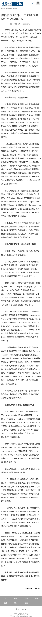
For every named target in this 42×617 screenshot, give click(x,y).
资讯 (26, 599)
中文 (17, 609)
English (23, 609)
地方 (26, 603)
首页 (5, 599)
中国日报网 (5, 8)
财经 (36, 599)
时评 (15, 599)
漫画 (5, 603)
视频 (15, 603)
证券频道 (14, 8)
